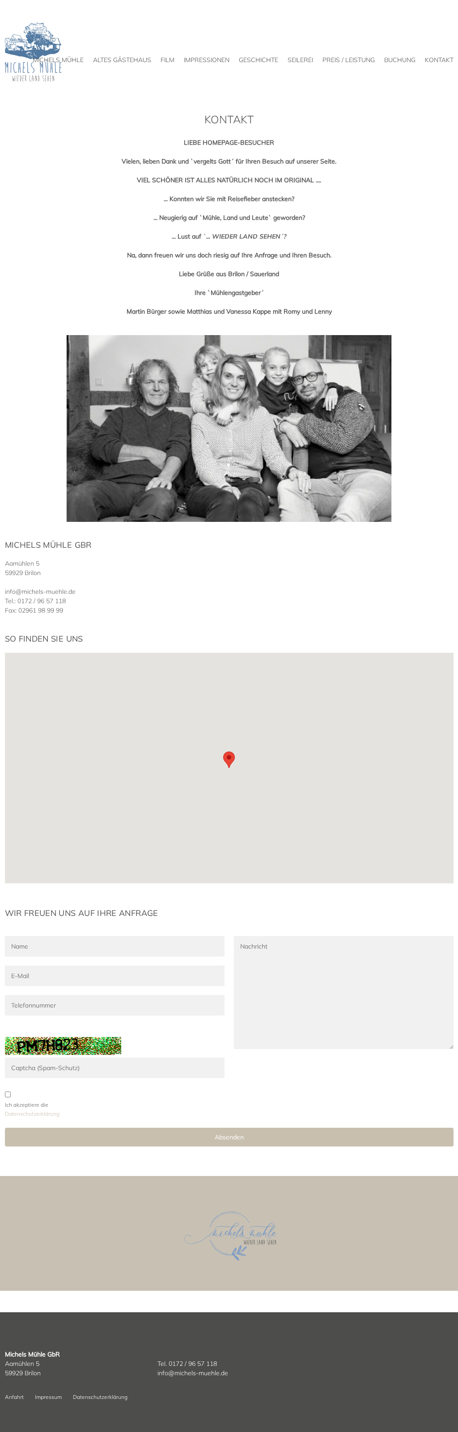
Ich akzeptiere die (26, 1104)
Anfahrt (14, 1397)
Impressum (48, 1397)
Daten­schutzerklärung (32, 1113)
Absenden (229, 1137)
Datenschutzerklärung (100, 1397)
